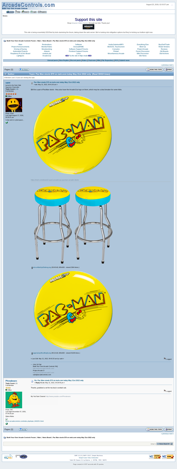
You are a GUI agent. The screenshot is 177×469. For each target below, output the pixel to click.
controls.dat (46, 54)
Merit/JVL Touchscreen (116, 47)
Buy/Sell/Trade (164, 45)
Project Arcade (142, 49)
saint (8, 82)
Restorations (47, 45)
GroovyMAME (78, 47)
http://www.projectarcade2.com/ (43, 372)
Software (78, 45)
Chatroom (92, 60)
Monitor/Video (46, 47)
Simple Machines (97, 455)
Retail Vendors (164, 47)
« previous (165, 65)
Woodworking (47, 49)
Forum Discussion (142, 51)
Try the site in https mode (78, 56)
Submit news (124, 60)
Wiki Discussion (143, 54)
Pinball (116, 51)
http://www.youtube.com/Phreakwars (58, 396)
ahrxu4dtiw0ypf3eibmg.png (42, 267)
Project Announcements (20, 47)
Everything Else (143, 45)
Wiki (98, 60)
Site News (143, 56)
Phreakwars (11, 381)
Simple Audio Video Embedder (88, 457)
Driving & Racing (20, 49)
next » (171, 65)
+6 (17, 89)
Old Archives (164, 54)
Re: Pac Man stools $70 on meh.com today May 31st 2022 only (59, 380)
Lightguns (20, 56)
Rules (84, 60)
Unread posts (52, 60)
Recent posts (75, 60)
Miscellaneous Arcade (116, 54)
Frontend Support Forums (78, 51)
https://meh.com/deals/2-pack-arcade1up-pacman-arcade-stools (55, 180)
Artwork (47, 51)
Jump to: (153, 444)
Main (20, 45)
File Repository (108, 60)
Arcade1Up (46, 56)
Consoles (116, 49)
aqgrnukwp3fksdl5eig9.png (42, 353)
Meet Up (143, 47)
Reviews (164, 49)
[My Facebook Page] (7, 424)
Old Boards (164, 51)
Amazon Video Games (79, 23)
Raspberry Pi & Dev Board (20, 54)
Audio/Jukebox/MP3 (115, 45)
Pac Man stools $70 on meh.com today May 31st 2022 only (57, 82)
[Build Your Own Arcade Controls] (7, 123)
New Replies (64, 60)
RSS (116, 60)
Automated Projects (20, 51)
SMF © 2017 (87, 455)
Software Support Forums (78, 49)
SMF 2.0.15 (78, 455)
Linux (78, 54)
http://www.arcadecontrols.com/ (43, 368)
